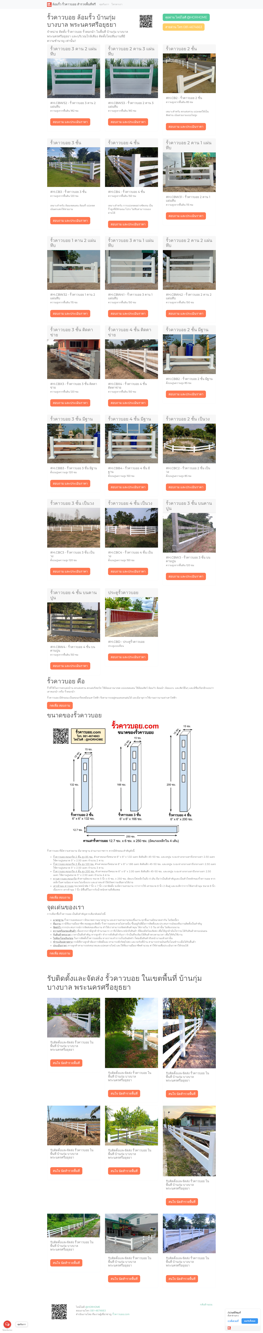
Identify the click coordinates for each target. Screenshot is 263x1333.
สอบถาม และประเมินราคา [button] (70, 122)
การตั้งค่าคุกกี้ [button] (233, 1321)
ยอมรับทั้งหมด (249, 1321)
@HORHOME (92, 1306)
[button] (146, 20)
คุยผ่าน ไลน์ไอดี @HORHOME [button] (186, 17)
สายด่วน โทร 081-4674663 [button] (183, 27)
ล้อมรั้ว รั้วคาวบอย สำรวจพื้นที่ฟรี (74, 4)
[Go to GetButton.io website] (7, 1330)
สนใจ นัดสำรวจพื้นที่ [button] (66, 1063)
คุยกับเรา (104, 4)
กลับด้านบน (206, 1304)
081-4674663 (98, 1310)
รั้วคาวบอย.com (121, 1314)
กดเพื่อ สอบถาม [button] (60, 705)
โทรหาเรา (116, 4)
